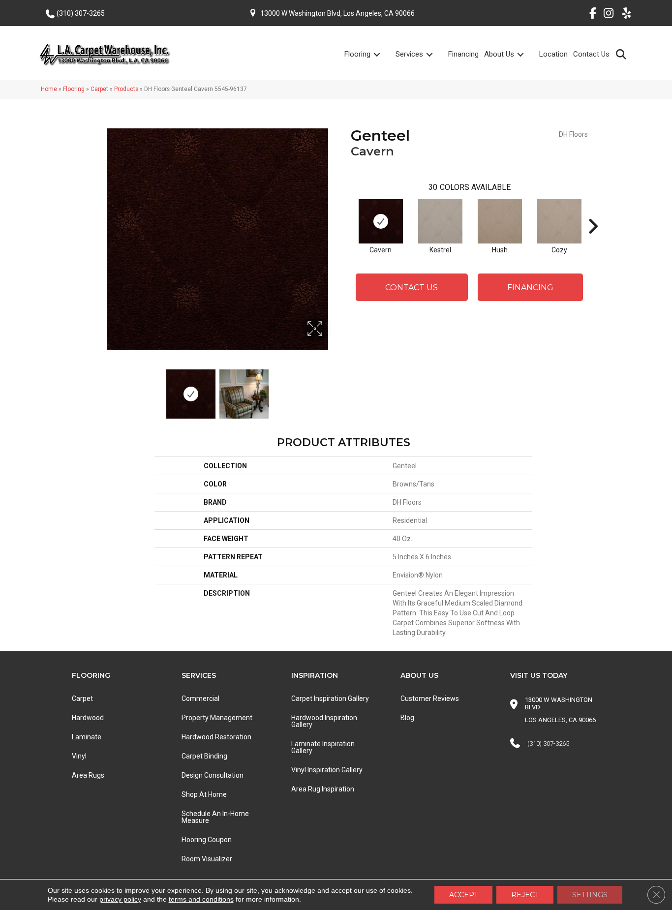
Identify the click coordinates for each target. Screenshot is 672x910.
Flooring (357, 54)
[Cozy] (559, 221)
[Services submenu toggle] (435, 54)
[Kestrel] (440, 221)
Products (126, 89)
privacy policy (120, 899)
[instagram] (606, 15)
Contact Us (591, 54)
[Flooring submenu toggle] (383, 54)
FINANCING (530, 287)
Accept (463, 894)
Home (49, 89)
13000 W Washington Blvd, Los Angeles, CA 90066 (337, 13)
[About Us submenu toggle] (526, 54)
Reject (525, 894)
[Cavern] (380, 221)
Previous (104, 389)
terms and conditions (201, 899)
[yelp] (623, 15)
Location (553, 54)
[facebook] (589, 15)
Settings (590, 894)
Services (409, 54)
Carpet (99, 89)
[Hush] (499, 221)
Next (331, 389)
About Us (499, 54)
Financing (463, 54)
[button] (623, 54)
